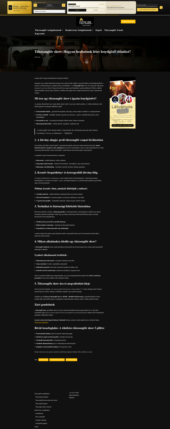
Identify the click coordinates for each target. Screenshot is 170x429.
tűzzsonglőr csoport (57, 359)
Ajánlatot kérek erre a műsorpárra (147, 9)
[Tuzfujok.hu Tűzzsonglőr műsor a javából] (85, 21)
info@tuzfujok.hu (74, 395)
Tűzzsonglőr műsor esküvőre (43, 407)
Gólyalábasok (39, 413)
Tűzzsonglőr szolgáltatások (42, 393)
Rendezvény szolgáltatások (42, 410)
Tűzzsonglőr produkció (41, 397)
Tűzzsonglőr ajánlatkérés (41, 322)
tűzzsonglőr (43, 359)
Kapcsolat (40, 33)
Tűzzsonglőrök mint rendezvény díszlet (46, 400)
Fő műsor (77, 10)
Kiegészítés (95, 10)
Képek (99, 30)
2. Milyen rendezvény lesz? (40, 8)
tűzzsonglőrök (71, 359)
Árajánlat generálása (128, 21)
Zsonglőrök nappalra (41, 423)
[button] (62, 30)
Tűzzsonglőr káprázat (41, 403)
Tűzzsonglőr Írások (113, 30)
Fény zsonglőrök (40, 417)
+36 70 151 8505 (74, 393)
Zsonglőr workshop (40, 420)
